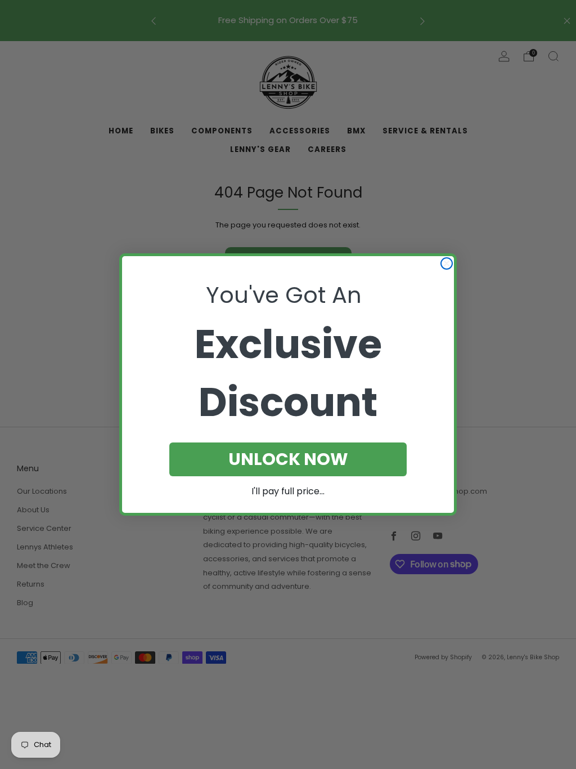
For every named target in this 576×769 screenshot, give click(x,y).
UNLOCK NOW (288, 459)
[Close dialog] (446, 263)
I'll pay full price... (288, 491)
